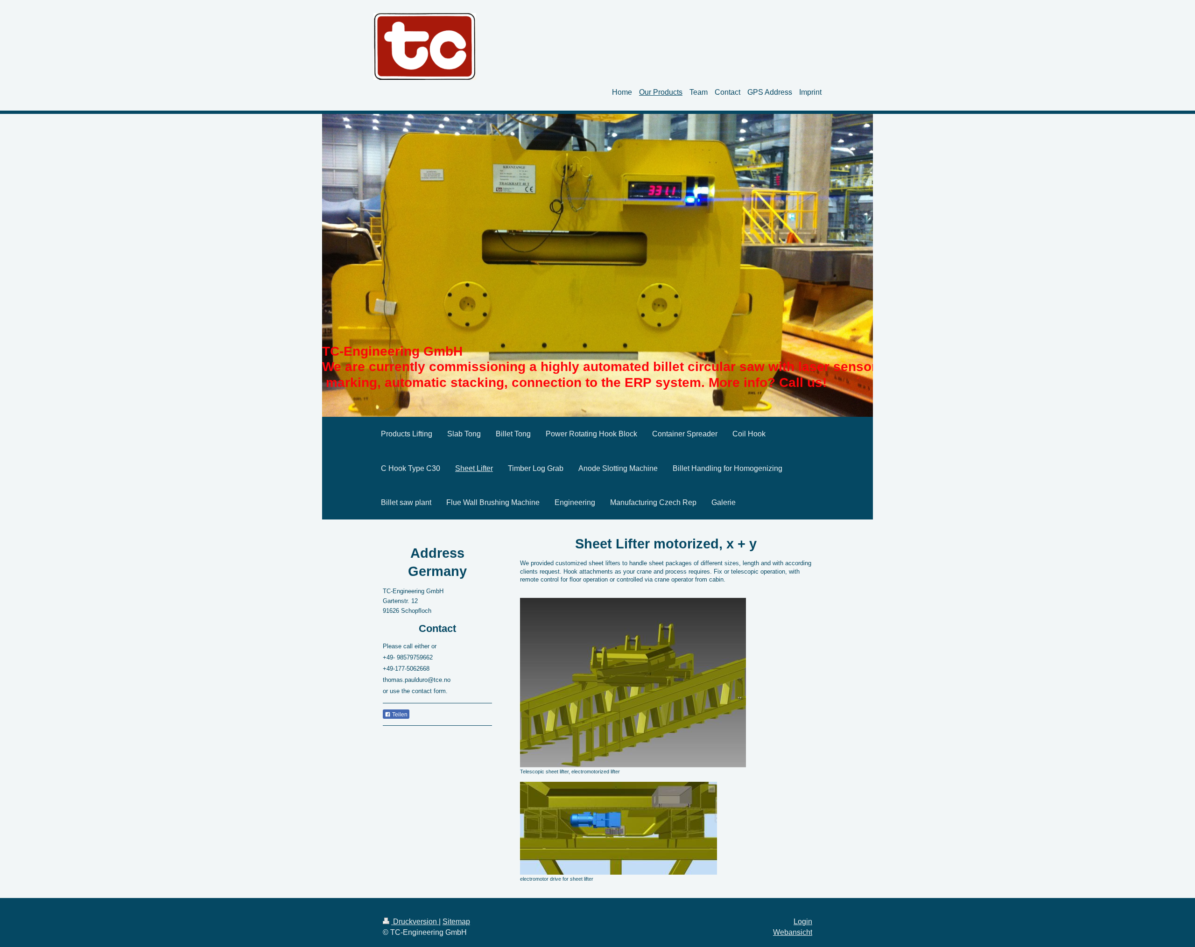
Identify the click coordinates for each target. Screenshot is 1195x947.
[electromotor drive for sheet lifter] (618, 828)
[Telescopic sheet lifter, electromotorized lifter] (633, 682)
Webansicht (792, 932)
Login (803, 922)
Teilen (399, 714)
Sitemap (456, 922)
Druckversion (415, 922)
